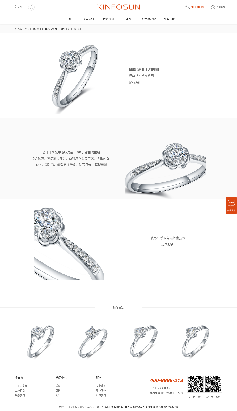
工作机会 (20, 390)
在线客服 (221, 6)
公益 (58, 395)
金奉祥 (19, 378)
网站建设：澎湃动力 (167, 407)
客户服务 (101, 390)
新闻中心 (61, 378)
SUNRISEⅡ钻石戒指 (71, 29)
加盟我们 (101, 395)
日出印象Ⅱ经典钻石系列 (43, 29)
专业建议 (101, 385)
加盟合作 (169, 19)
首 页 (68, 19)
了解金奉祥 (21, 385)
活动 (58, 385)
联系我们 (20, 395)
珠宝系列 (88, 19)
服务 (99, 378)
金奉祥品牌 (149, 19)
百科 (58, 390)
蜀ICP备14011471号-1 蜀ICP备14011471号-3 (130, 407)
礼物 (128, 19)
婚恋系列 (108, 19)
